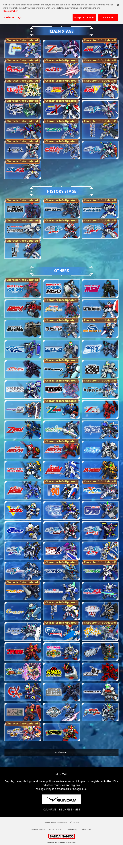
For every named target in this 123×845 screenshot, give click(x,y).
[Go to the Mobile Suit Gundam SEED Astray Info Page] (61, 229)
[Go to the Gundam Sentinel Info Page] (100, 430)
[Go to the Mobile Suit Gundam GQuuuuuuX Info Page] (61, 369)
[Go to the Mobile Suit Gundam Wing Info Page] (100, 89)
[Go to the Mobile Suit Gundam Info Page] (22, 49)
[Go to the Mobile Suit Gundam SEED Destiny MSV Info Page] (61, 551)
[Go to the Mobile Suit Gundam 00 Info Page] (61, 130)
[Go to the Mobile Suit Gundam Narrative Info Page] (61, 150)
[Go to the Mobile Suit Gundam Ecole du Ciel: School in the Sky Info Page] (100, 389)
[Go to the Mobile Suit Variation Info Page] (100, 288)
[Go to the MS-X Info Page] (22, 308)
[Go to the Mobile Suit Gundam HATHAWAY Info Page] (100, 69)
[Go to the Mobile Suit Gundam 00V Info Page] (22, 591)
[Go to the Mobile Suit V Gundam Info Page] (22, 510)
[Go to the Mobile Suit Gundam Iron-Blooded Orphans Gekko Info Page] (22, 249)
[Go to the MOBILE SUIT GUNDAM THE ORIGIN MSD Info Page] (61, 288)
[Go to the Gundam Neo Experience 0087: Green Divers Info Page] (61, 430)
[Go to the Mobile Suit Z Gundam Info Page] (61, 409)
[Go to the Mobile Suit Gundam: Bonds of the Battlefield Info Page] (61, 712)
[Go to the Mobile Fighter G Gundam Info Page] (61, 89)
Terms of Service (38, 829)
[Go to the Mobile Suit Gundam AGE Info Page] (22, 170)
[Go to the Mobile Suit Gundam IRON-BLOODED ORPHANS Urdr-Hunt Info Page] (61, 611)
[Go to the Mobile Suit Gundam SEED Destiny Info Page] (22, 130)
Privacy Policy (55, 829)
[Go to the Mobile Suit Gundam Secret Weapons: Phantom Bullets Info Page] (22, 389)
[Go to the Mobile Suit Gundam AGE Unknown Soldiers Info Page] (100, 591)
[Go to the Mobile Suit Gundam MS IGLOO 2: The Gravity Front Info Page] (22, 329)
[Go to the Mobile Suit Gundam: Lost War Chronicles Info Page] (61, 349)
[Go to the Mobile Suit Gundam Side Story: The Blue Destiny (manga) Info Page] (22, 349)
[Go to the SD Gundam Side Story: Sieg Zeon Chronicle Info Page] (61, 651)
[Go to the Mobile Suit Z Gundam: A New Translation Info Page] (61, 49)
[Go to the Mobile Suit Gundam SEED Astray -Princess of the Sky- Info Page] (100, 551)
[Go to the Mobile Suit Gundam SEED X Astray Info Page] (100, 229)
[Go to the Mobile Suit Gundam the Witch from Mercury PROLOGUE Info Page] (22, 631)
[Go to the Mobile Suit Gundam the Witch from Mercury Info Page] (22, 150)
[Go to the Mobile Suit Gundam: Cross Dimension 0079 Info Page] (100, 329)
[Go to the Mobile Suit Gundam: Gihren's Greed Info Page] (22, 712)
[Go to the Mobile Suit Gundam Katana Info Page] (61, 389)
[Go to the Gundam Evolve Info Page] (100, 672)
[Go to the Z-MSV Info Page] (22, 430)
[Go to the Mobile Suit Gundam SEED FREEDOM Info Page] (22, 571)
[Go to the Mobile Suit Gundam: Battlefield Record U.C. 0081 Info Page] (22, 369)
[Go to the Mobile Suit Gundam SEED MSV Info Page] (61, 530)
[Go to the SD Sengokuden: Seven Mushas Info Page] (61, 732)
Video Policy (87, 829)
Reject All (108, 17)
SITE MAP (61, 774)
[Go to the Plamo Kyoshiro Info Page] (22, 651)
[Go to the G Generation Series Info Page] (22, 732)
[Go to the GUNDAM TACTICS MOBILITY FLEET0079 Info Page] (100, 692)
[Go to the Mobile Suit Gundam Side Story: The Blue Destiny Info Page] (22, 209)
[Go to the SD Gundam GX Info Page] (22, 692)
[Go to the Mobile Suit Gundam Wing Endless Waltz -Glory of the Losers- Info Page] (61, 510)
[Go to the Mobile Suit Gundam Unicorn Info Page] (61, 69)
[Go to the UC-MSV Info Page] (22, 490)
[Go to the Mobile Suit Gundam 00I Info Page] (100, 571)
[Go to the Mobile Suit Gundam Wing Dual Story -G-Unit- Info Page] (100, 510)
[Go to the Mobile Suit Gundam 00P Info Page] (61, 571)
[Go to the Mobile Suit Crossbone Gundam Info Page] (100, 490)
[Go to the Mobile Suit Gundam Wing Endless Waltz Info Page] (22, 109)
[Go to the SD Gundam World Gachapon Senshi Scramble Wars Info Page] (61, 672)
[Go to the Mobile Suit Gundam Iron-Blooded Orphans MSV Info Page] (100, 611)
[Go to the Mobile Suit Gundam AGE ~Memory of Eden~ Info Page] (61, 591)
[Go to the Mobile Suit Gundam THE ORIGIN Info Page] (22, 288)
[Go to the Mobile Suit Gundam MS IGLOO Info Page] (61, 308)
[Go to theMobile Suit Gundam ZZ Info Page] (100, 49)
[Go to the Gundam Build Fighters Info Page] (100, 631)
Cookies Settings (12, 17)
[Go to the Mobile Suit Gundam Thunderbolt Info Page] (61, 209)
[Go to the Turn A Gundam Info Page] (22, 530)
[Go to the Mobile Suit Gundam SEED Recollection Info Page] (100, 150)
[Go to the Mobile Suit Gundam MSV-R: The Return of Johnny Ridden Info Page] (61, 450)
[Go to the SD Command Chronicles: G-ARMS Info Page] (100, 651)
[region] (61, 12)
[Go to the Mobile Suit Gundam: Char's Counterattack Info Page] (22, 69)
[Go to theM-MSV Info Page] (100, 470)
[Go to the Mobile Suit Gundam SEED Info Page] (100, 109)
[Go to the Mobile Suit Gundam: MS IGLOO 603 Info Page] (100, 308)
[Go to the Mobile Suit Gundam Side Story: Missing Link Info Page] (100, 349)
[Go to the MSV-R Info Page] (22, 450)
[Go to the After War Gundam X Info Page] (61, 109)
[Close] (117, 5)
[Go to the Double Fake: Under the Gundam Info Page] (22, 470)
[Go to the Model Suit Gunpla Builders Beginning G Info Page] (61, 631)
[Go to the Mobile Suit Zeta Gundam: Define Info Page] (100, 409)
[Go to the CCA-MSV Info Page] (61, 470)
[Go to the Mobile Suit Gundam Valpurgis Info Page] (100, 450)
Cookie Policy (71, 829)
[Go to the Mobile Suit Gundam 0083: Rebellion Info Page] (100, 369)
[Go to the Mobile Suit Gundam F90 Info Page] (61, 490)
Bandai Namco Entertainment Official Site (62, 822)
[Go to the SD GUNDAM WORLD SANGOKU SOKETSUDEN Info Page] (22, 672)
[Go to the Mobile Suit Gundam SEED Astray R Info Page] (100, 530)
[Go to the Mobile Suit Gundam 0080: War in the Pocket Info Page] (100, 209)
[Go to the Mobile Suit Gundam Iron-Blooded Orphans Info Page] (100, 130)
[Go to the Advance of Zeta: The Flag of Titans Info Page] (22, 409)
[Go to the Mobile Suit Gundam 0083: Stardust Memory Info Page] (22, 229)
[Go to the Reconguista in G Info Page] (22, 611)
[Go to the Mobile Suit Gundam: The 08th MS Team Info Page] (61, 329)
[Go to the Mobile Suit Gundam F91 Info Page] (22, 89)
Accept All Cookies (84, 17)
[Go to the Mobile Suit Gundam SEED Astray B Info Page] (22, 551)
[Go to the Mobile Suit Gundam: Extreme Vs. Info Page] (100, 712)
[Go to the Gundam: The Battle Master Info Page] (61, 692)
